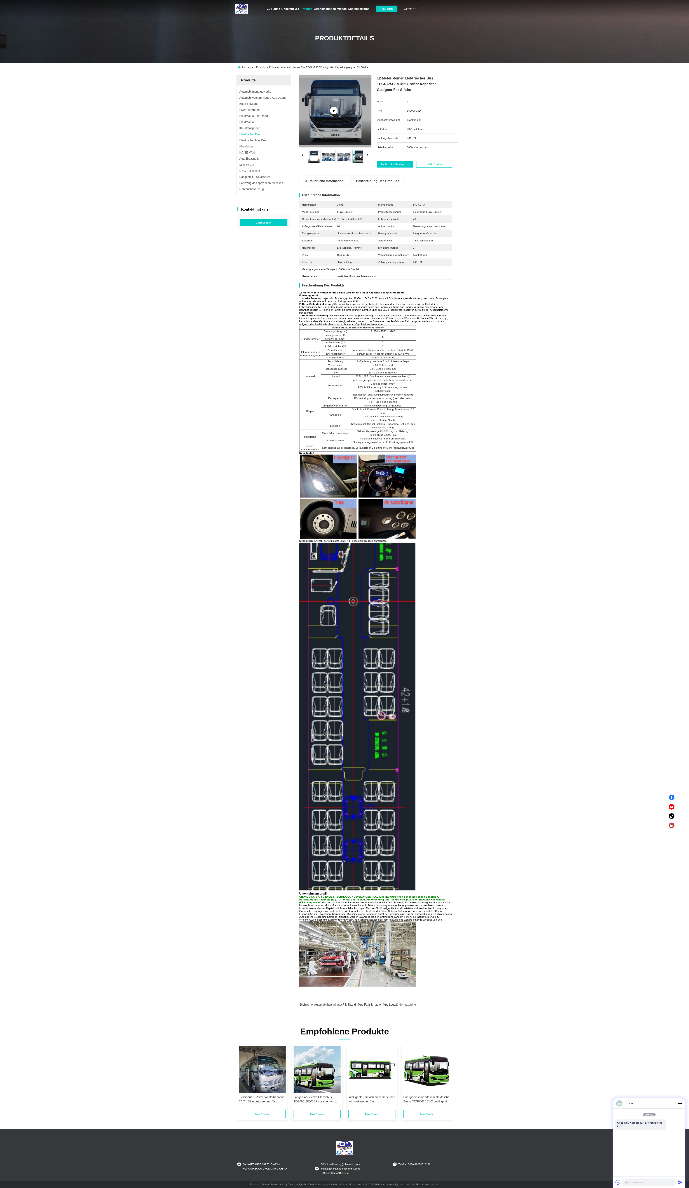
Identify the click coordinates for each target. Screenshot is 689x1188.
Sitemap (254, 1184)
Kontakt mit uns (358, 8)
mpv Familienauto (369, 1004)
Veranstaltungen (324, 8)
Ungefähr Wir (290, 8)
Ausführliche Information (324, 181)
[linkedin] (671, 825)
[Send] (680, 1182)
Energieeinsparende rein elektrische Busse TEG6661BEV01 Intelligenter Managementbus (426, 1100)
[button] (243, 1078)
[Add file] (617, 1182)
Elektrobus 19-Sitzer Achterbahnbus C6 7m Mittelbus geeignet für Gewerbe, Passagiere (261, 1100)
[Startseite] (242, 9)
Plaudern (386, 8)
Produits (306, 8)
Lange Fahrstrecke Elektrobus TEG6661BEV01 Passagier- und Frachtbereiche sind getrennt (314, 1100)
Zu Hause (273, 8)
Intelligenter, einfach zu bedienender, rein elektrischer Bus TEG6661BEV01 (371, 1100)
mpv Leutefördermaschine (399, 1004)
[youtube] (671, 807)
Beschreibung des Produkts (377, 181)
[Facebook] (671, 797)
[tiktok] (671, 816)
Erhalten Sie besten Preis (394, 164)
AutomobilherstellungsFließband (335, 1004)
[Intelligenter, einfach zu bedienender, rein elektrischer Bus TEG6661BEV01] (371, 1070)
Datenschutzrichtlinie (273, 1184)
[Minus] (680, 1103)
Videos (342, 8)
